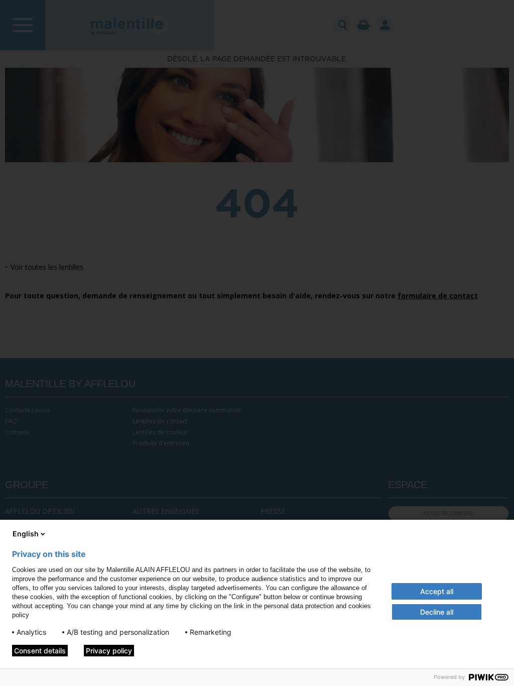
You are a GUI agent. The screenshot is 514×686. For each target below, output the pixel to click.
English (26, 533)
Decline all (436, 612)
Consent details (40, 650)
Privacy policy (109, 650)
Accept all (436, 591)
